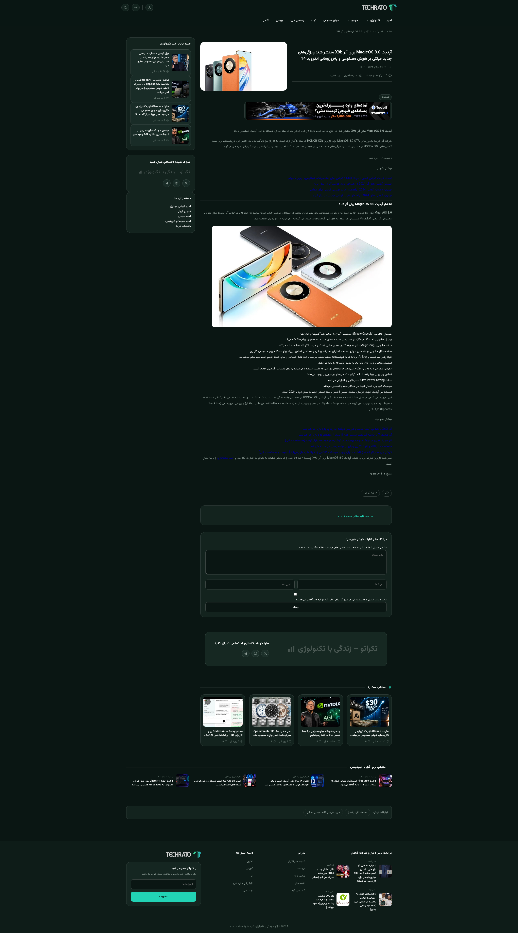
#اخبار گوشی (370, 493)
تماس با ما (299, 876)
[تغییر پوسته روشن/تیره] (136, 7)
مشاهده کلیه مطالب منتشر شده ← (355, 516)
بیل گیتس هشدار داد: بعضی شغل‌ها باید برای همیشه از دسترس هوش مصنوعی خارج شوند (153, 60)
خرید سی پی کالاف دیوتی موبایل (323, 812)
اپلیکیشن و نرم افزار (243, 883)
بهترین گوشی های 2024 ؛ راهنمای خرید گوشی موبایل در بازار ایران (352, 196)
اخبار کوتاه (378, 31)
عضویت (163, 897)
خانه (389, 31)
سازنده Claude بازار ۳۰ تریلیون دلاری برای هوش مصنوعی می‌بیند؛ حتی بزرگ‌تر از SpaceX (370, 735)
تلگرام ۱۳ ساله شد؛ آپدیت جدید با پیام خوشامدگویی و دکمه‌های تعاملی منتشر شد (287, 783)
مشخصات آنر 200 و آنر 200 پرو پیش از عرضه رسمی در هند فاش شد (351, 446)
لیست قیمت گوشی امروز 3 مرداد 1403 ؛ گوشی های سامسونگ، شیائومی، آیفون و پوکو (340, 178)
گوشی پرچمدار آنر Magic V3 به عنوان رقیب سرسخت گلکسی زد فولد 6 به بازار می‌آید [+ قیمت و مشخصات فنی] (325, 452)
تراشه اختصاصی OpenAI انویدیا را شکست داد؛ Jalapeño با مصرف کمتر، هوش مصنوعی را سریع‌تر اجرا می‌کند (151, 86)
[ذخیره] (354, 702)
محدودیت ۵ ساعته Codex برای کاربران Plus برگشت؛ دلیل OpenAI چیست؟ (223, 735)
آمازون (249, 861)
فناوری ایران (184, 211)
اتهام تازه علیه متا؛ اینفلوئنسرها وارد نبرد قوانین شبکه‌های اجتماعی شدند (217, 783)
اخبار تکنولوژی (225, 458)
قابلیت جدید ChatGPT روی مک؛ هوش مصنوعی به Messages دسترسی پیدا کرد (152, 783)
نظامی (266, 20)
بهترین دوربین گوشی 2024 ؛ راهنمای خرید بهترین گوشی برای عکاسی (350, 190)
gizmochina (377, 474)
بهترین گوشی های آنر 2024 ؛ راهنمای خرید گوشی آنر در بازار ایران (353, 184)
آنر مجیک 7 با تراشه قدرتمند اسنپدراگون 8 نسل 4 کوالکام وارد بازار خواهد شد (345, 435)
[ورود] (149, 7)
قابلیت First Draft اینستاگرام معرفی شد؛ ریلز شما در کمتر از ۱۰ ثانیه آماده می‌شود (353, 783)
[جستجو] (125, 7)
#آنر (387, 493)
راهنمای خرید (297, 20)
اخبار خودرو (184, 216)
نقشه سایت (299, 883)
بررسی (279, 20)
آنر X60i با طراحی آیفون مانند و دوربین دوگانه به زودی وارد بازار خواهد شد (347, 429)
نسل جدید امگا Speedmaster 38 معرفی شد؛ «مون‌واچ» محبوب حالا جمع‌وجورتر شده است (272, 735)
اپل (251, 876)
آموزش (249, 869)
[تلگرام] (245, 653)
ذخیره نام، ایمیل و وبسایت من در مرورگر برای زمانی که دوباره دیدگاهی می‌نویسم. (341, 600)
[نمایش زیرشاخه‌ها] (367, 20)
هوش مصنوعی (331, 20)
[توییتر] (265, 653)
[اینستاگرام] (255, 653)
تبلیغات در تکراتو (296, 861)
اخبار (389, 20)
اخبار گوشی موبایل (180, 206)
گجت (313, 20)
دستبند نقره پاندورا (357, 812)
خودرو (354, 20)
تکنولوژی (375, 20)
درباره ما (301, 869)
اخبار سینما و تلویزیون (178, 221)
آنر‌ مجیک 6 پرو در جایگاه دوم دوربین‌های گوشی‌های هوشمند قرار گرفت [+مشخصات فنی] (338, 440)
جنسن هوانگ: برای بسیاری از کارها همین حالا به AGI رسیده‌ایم (321, 733)
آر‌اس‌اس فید (298, 891)
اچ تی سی (248, 891)
